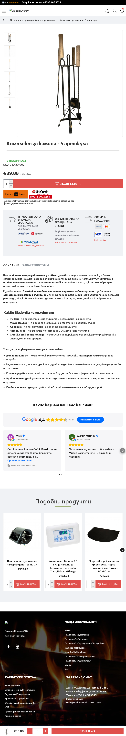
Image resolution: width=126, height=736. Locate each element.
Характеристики (35, 265)
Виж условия (100, 240)
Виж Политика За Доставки (31, 246)
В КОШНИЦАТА (87, 731)
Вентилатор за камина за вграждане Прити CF (22, 562)
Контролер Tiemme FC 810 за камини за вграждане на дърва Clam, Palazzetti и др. (63, 566)
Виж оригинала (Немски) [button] (23, 465)
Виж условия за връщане (66, 242)
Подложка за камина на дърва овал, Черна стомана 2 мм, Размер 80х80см (104, 566)
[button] (3, 450)
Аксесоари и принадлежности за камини (32, 20)
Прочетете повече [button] (19, 460)
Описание (11, 265)
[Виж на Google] (10, 437)
